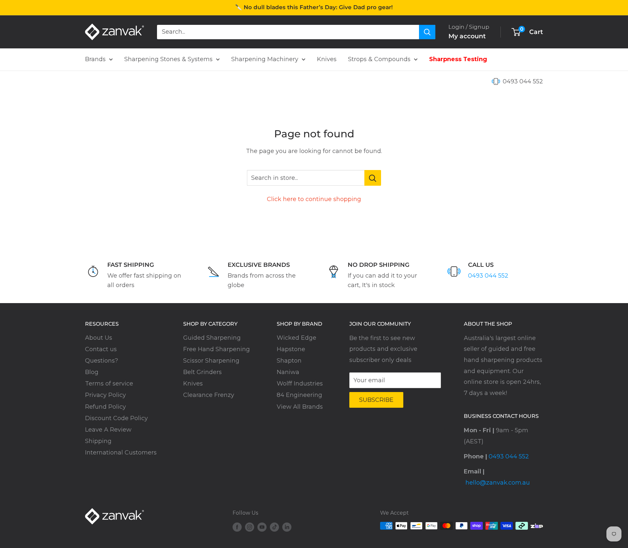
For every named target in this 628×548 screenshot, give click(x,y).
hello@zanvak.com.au (497, 482)
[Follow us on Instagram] (249, 527)
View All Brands (300, 406)
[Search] (427, 32)
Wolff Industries (300, 383)
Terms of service (109, 383)
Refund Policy (105, 406)
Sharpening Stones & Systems (168, 59)
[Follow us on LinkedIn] (286, 527)
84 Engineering (299, 395)
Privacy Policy (105, 395)
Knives (327, 59)
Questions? (101, 360)
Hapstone (291, 349)
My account (467, 36)
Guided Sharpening (212, 337)
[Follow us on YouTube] (262, 527)
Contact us (101, 349)
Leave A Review (108, 429)
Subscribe (376, 399)
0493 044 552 (523, 81)
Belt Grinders (202, 372)
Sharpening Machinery (264, 59)
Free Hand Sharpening (216, 349)
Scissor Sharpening (211, 360)
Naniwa (288, 372)
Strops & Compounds (379, 59)
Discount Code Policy (116, 418)
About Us (98, 337)
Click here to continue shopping (314, 199)
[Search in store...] (372, 178)
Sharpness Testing (458, 59)
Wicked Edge (296, 337)
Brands (95, 59)
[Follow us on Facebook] (237, 527)
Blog (91, 372)
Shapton (289, 360)
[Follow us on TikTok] (274, 527)
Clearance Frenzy (208, 395)
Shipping (98, 441)
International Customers (121, 452)
